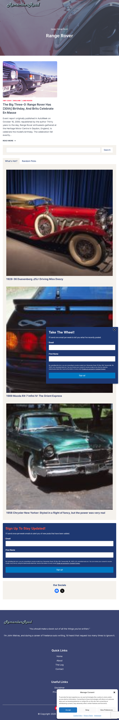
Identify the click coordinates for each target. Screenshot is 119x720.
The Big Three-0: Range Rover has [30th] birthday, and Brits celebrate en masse (28, 108)
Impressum (97, 715)
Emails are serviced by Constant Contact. (68, 563)
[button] (114, 692)
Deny (87, 710)
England (17, 100)
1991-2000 (7, 100)
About (60, 660)
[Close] (114, 329)
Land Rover (27, 100)
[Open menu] (111, 5)
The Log (59, 665)
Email (8, 539)
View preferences (106, 710)
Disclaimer (60, 687)
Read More (9, 141)
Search (107, 150)
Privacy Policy (88, 715)
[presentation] (30, 79)
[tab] (11, 161)
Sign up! (59, 570)
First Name (10, 550)
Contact (60, 669)
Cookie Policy (78, 715)
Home (59, 656)
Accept (68, 710)
